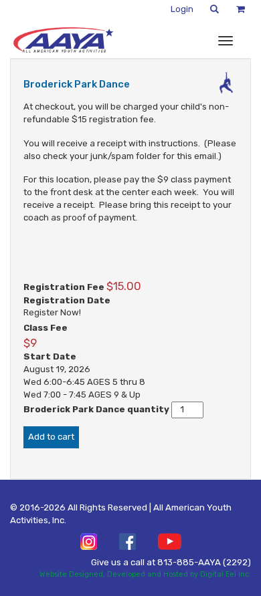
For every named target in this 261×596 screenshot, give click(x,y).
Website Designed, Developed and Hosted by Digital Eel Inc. (145, 574)
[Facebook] (127, 542)
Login (182, 9)
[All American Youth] (63, 39)
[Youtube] (169, 542)
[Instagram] (88, 542)
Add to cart (51, 437)
